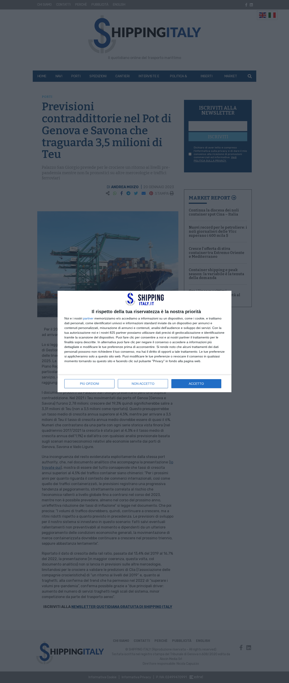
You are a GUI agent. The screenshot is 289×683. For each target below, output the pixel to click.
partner (88, 318)
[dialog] (144, 341)
